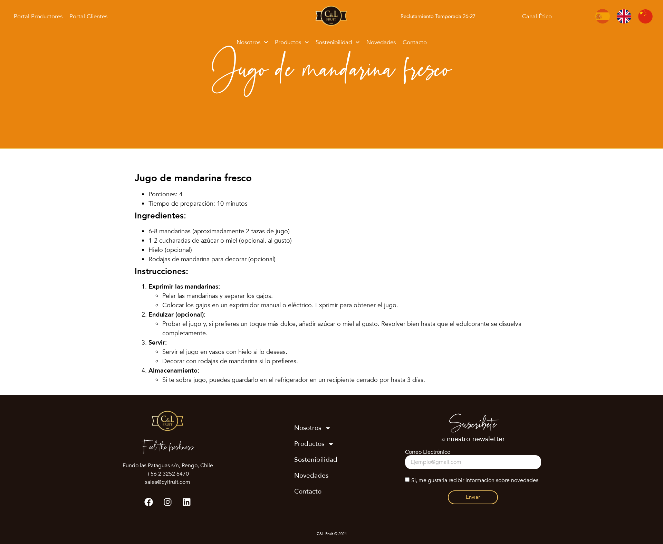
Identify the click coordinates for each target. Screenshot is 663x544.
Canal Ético (537, 16)
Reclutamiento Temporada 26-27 (438, 16)
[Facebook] (148, 501)
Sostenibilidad (334, 42)
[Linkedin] (186, 501)
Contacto (415, 42)
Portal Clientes (88, 16)
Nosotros (248, 42)
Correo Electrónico (427, 452)
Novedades (381, 42)
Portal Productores (38, 16)
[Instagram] (167, 501)
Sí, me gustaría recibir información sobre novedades (474, 480)
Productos (288, 42)
